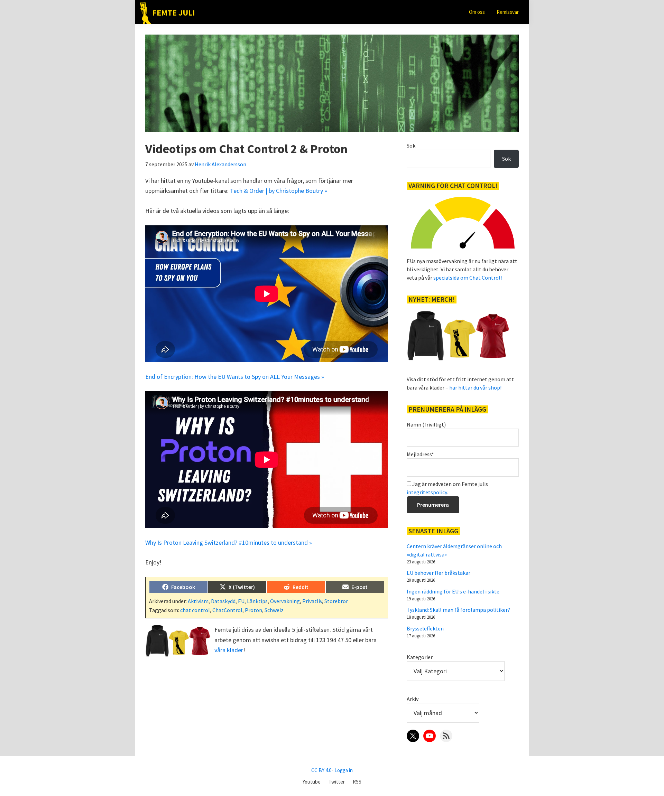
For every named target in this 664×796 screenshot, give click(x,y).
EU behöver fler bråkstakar (438, 572)
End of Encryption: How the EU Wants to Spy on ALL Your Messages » (234, 377)
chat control (195, 610)
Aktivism (198, 601)
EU (241, 601)
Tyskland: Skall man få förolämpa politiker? (458, 609)
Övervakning (285, 601)
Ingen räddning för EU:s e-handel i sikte (453, 591)
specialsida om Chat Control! (467, 277)
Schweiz (274, 610)
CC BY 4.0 (321, 770)
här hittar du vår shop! (475, 387)
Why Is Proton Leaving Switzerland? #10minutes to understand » (228, 542)
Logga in (343, 770)
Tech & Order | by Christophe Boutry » (278, 191)
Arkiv (412, 698)
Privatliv (312, 601)
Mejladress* (420, 454)
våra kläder (228, 650)
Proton (253, 610)
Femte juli (173, 12)
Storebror (336, 601)
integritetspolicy (427, 492)
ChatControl (227, 610)
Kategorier (420, 657)
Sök (411, 145)
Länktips (257, 601)
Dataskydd (223, 601)
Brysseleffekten (425, 628)
